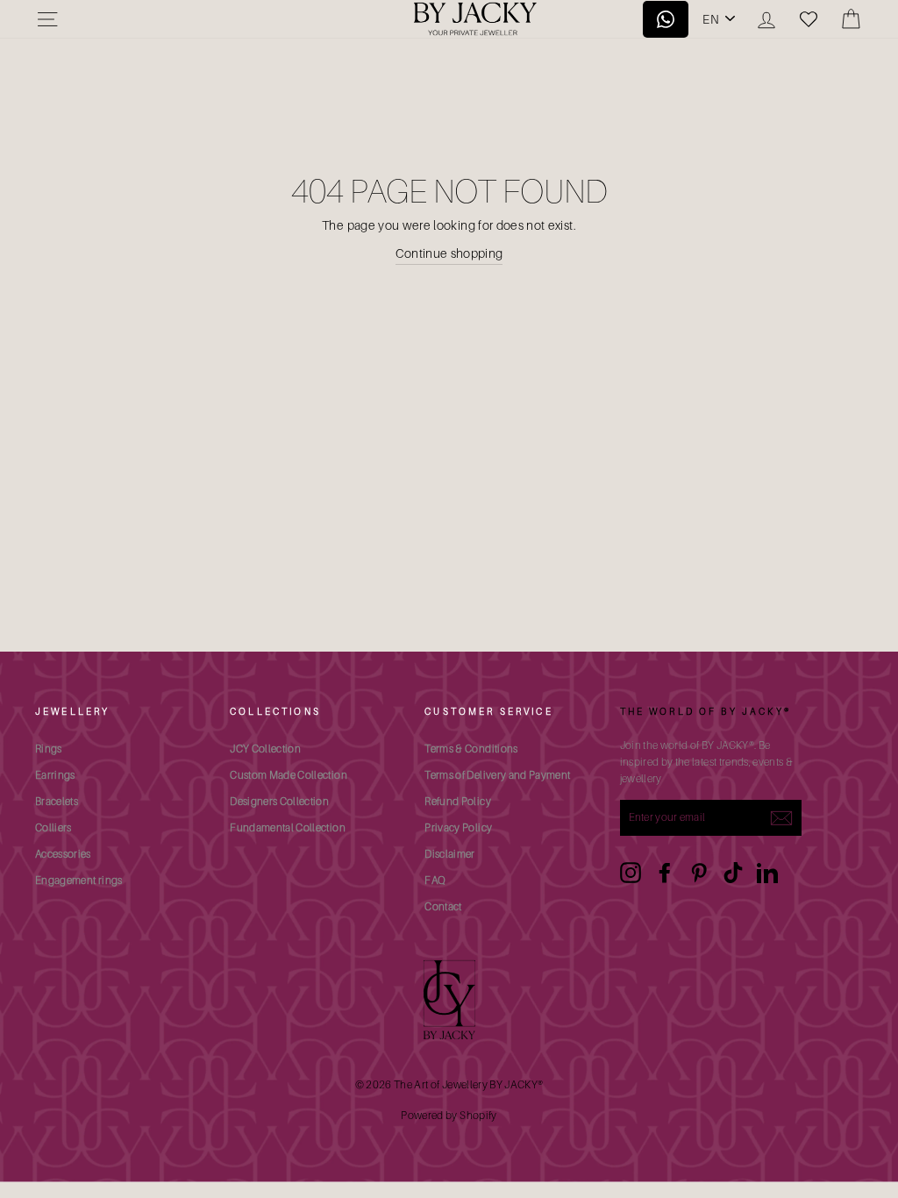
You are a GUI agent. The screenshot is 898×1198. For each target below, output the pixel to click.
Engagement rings (79, 880)
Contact (442, 906)
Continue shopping (449, 253)
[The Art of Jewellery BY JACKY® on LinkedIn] (767, 872)
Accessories (63, 853)
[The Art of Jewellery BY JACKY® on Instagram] (630, 872)
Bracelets (56, 801)
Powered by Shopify (448, 1115)
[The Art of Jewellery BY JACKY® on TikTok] (733, 872)
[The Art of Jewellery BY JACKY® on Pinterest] (698, 872)
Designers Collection (279, 801)
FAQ (434, 880)
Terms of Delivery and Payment (497, 774)
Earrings (55, 774)
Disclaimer (449, 853)
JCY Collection (265, 748)
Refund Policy (457, 801)
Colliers (53, 827)
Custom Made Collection (288, 774)
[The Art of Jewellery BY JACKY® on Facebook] (664, 872)
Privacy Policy (458, 827)
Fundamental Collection (288, 827)
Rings (48, 748)
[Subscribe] (781, 817)
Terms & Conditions (470, 748)
